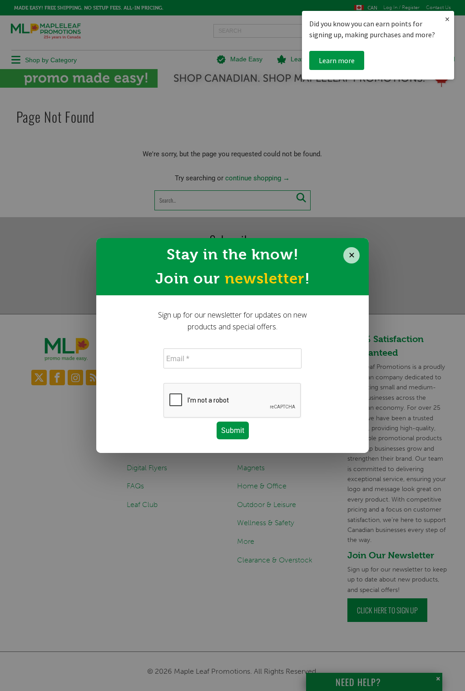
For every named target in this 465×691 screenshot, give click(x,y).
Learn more (337, 60)
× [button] (447, 19)
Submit (232, 430)
